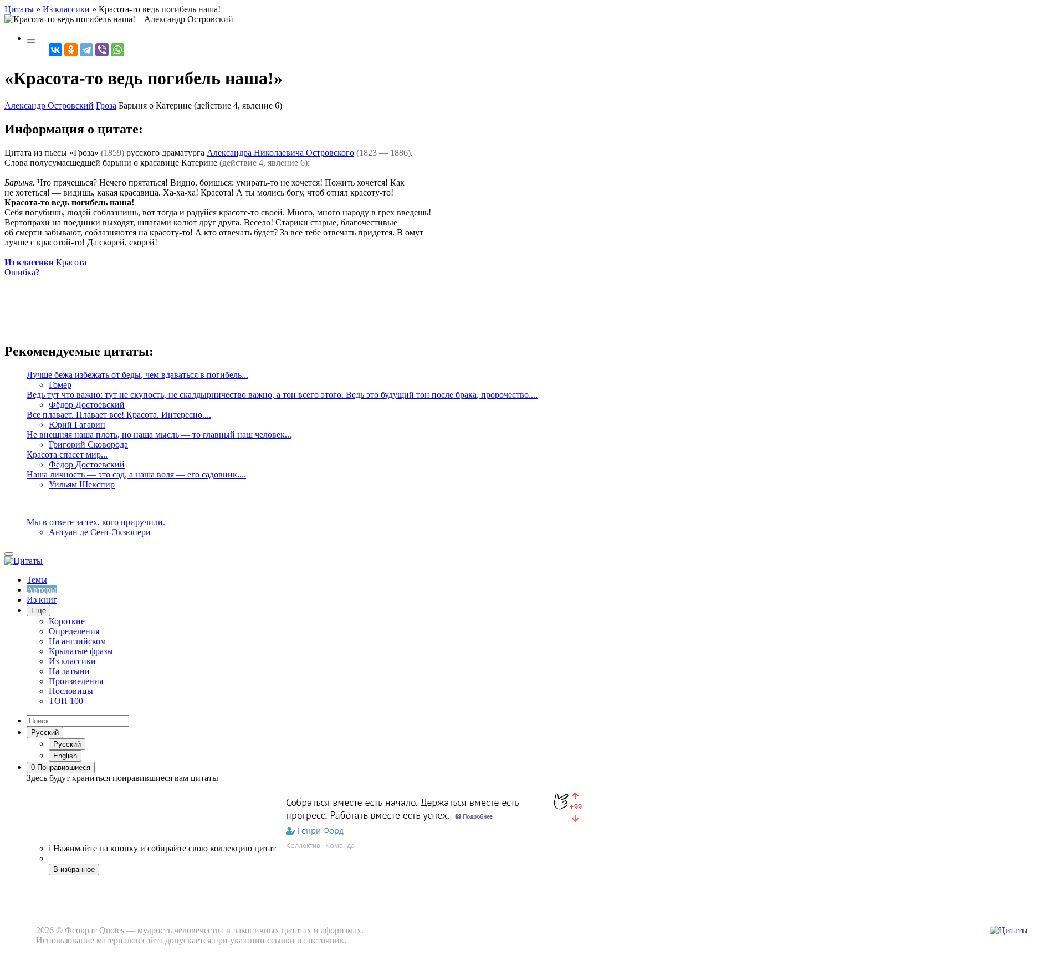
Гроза (106, 105)
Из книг (42, 599)
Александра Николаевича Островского (280, 152)
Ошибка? (21, 272)
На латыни (69, 671)
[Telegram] (86, 49)
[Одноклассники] (71, 49)
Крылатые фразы (81, 651)
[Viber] (102, 49)
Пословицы (71, 691)
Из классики (29, 262)
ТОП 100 (66, 701)
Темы (37, 579)
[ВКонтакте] (55, 49)
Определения (74, 631)
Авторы (42, 589)
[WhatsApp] (117, 49)
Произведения (76, 681)
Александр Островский (49, 105)
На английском (77, 641)
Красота (71, 262)
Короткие (67, 621)
